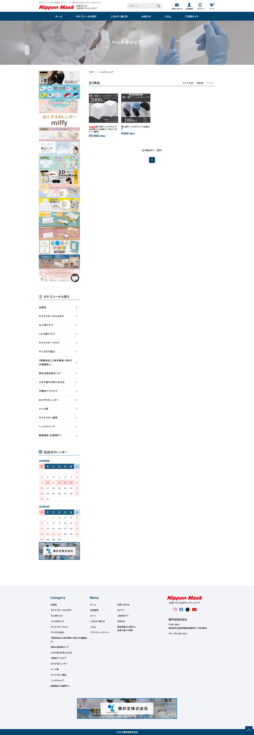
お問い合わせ (123, 604)
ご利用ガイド (192, 16)
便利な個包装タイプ (49, 373)
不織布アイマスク (48, 391)
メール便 (43, 408)
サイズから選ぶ (47, 351)
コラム (167, 16)
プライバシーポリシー (100, 632)
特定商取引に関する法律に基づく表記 (126, 628)
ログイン (121, 610)
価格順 (200, 82)
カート (93, 615)
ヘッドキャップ (47, 426)
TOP (91, 72)
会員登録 (94, 610)
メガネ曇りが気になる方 (52, 382)
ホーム (58, 16)
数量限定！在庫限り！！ (50, 435)
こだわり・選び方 (119, 16)
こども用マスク (47, 333)
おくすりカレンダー (49, 400)
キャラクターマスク (49, 342)
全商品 (42, 307)
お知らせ (146, 16)
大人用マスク (46, 325)
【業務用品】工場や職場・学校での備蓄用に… (55, 362)
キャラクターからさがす (51, 316)
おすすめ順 (188, 82)
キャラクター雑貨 (48, 417)
